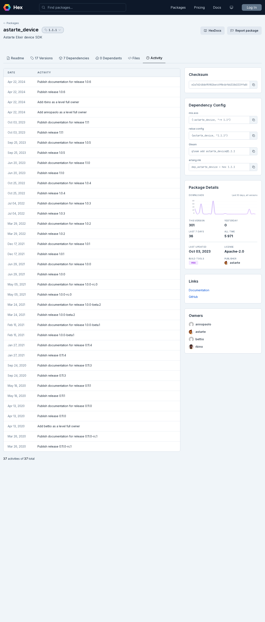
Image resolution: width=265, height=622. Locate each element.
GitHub (193, 296)
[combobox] (82, 7)
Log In (252, 7)
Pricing (199, 7)
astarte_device (21, 30)
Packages (178, 7)
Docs (217, 7)
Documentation (199, 290)
